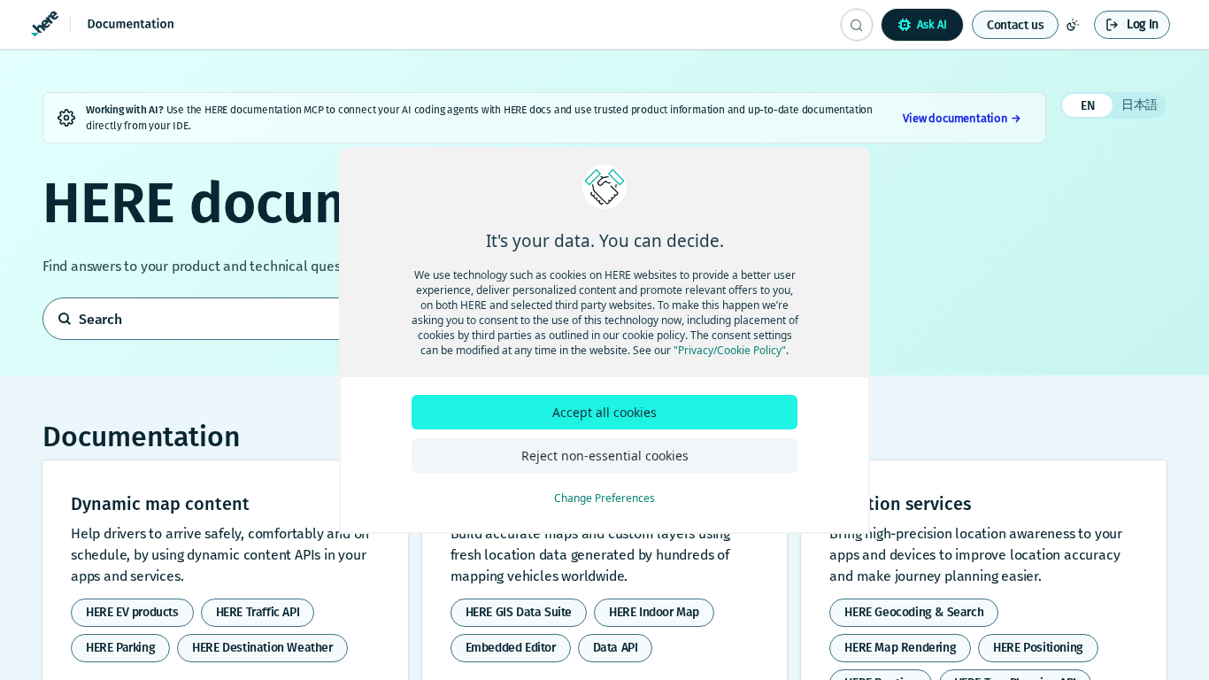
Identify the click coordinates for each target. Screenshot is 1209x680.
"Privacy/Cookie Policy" (730, 350)
